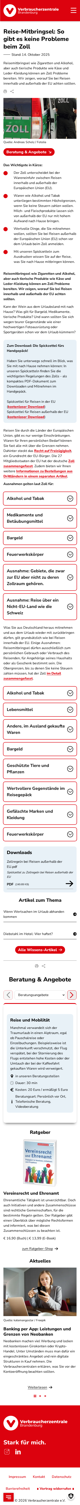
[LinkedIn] (17, 1451)
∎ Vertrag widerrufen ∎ (55, 1488)
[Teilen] (12, 91)
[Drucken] (5, 91)
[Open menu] (8, 1497)
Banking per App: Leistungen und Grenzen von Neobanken (37, 1331)
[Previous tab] (8, 995)
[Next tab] (72, 995)
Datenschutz (61, 1476)
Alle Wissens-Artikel (37, 949)
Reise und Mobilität (30, 1020)
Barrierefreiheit (18, 1488)
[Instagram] (6, 1451)
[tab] (35, 1396)
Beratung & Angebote (26, 152)
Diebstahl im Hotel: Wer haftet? (28, 934)
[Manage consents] (71, 1496)
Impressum (17, 1476)
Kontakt (39, 1476)
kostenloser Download (26, 406)
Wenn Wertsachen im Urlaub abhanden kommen (33, 914)
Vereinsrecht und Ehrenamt (31, 1193)
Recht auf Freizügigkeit (52, 451)
